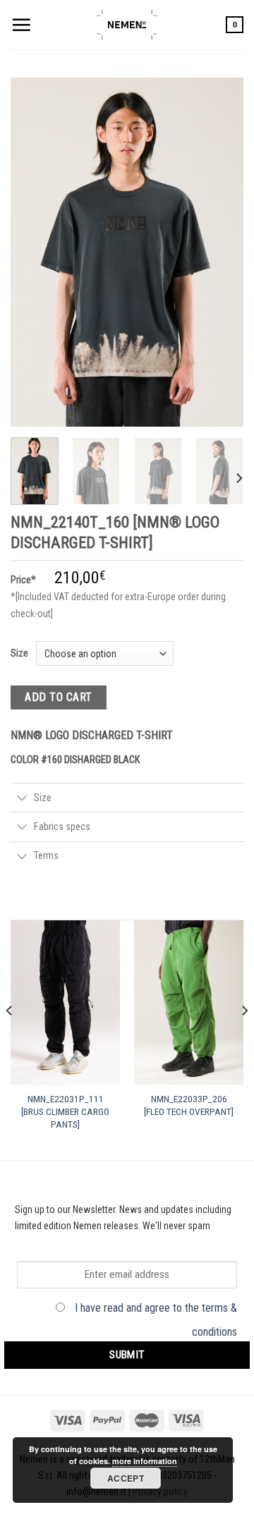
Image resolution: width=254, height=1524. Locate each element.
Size (19, 653)
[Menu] (21, 24)
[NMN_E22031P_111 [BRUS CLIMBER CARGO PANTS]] (65, 1002)
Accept (125, 1478)
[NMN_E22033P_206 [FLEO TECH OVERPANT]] (188, 1002)
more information (144, 1461)
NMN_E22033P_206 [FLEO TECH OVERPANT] (189, 1105)
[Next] (221, 252)
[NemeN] (127, 24)
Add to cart (58, 697)
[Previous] (33, 252)
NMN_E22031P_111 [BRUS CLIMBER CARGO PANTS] (65, 1111)
